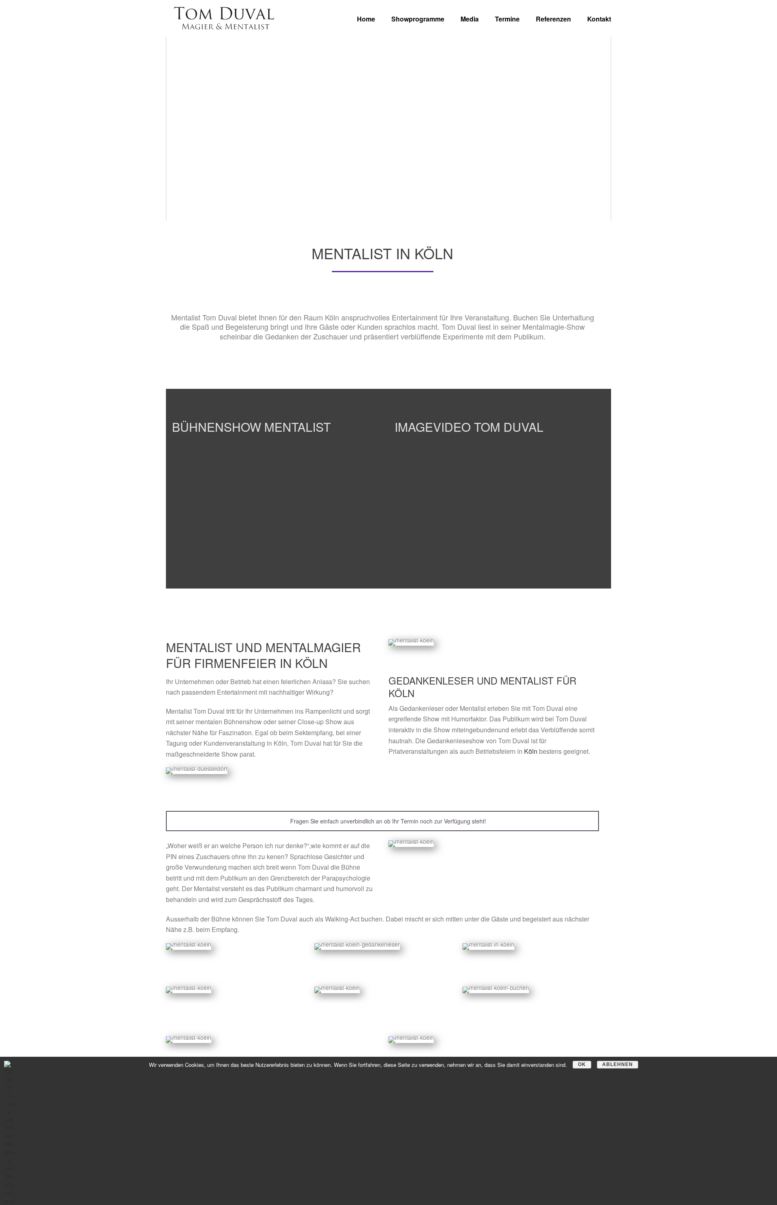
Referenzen (553, 18)
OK (582, 1064)
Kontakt (599, 18)
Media (470, 18)
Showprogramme (417, 18)
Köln (530, 751)
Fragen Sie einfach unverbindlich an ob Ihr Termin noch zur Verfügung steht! (387, 821)
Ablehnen (617, 1064)
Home (366, 18)
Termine (507, 18)
